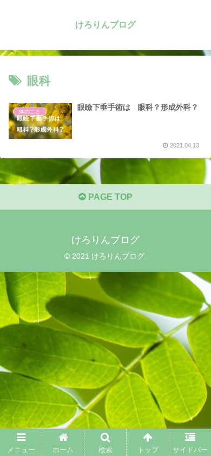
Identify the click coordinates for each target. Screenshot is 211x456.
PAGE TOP (109, 197)
